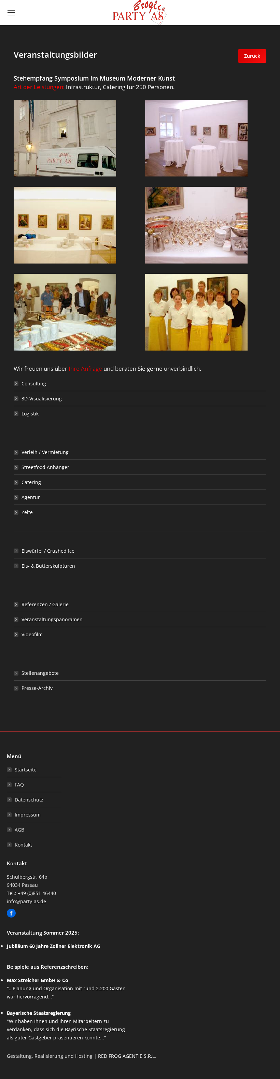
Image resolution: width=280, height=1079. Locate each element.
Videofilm (32, 634)
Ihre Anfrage (85, 368)
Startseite (26, 769)
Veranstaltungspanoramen (52, 619)
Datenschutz (29, 799)
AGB (19, 829)
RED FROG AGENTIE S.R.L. (127, 1056)
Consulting (34, 383)
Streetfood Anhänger (45, 467)
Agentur (31, 497)
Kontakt (23, 844)
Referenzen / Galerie (45, 604)
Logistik (30, 413)
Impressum (28, 814)
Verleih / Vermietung (45, 452)
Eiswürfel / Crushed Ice (48, 551)
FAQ (19, 784)
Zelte (27, 512)
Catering (31, 482)
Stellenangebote (40, 673)
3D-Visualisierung (42, 398)
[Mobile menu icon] (11, 12)
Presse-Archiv (37, 688)
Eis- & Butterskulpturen (48, 566)
